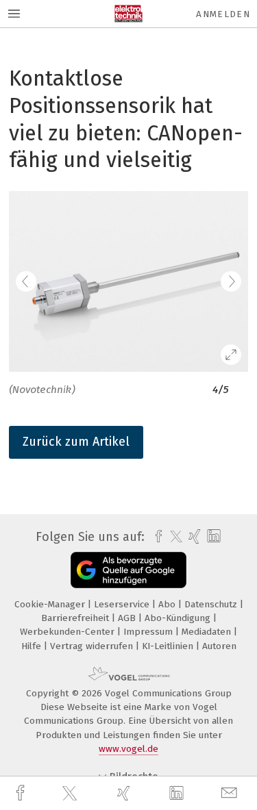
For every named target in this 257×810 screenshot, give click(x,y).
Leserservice (123, 604)
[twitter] (71, 793)
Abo (168, 604)
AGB (128, 618)
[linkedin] (178, 793)
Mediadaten (208, 631)
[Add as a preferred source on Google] (128, 570)
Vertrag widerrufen (93, 646)
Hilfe (32, 646)
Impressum (149, 631)
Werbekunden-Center (68, 631)
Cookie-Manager (51, 604)
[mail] (231, 793)
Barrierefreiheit (76, 618)
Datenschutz (212, 604)
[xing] (125, 793)
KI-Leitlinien (169, 646)
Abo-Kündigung (179, 618)
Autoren (219, 646)
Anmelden (223, 14)
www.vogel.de (128, 749)
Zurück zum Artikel (76, 441)
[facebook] (21, 793)
